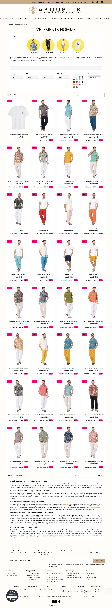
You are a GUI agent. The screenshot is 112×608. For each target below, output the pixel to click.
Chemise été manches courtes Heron (68, 414)
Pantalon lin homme (73, 573)
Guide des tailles (92, 577)
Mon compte (90, 573)
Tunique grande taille (33, 577)
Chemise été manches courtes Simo (68, 181)
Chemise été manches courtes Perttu (43, 414)
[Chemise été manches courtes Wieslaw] (18, 162)
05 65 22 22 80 (90, 596)
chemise (79, 493)
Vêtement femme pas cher (55, 579)
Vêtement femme (52, 577)
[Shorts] (63, 45)
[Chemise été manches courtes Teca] (93, 442)
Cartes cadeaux (11, 573)
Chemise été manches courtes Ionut (18, 368)
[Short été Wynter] (68, 255)
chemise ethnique (39, 487)
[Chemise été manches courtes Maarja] (93, 115)
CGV (48, 586)
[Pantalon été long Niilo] (43, 349)
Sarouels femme (12, 575)
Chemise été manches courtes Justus (93, 368)
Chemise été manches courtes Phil (93, 321)
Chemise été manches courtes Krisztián (43, 321)
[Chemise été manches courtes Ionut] (18, 349)
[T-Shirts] (78, 45)
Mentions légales (32, 586)
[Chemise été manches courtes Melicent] (18, 302)
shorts (56, 59)
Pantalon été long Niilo (43, 368)
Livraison (16, 586)
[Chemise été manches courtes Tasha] (68, 302)
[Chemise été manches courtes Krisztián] (43, 302)
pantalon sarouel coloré (86, 535)
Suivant (100, 475)
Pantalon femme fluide (74, 577)
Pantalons (48, 52)
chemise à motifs (44, 535)
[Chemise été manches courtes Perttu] (43, 396)
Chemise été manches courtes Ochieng (93, 414)
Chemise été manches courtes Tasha (68, 321)
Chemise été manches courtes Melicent (18, 321)
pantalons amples (66, 59)
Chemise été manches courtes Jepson (93, 181)
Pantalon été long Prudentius (18, 274)
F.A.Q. (88, 575)
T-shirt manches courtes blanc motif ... (18, 134)
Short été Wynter (68, 274)
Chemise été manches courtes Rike (68, 134)
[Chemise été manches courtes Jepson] (93, 162)
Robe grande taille (32, 575)
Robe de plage (71, 575)
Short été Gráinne (93, 274)
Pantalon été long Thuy (93, 228)
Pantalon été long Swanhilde (68, 228)
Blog (88, 579)
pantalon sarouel (69, 504)
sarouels (48, 59)
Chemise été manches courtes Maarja (93, 134)
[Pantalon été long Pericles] (43, 255)
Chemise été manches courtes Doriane (18, 414)
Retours (64, 586)
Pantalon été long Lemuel (43, 228)
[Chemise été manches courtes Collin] (43, 115)
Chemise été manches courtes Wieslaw (18, 181)
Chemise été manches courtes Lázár (18, 461)
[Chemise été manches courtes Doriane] (18, 396)
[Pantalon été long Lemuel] (43, 209)
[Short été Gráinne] (93, 255)
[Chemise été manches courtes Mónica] (18, 209)
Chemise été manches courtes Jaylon (43, 181)
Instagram (58, 601)
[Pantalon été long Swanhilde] (68, 209)
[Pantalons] (48, 45)
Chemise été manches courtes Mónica (18, 228)
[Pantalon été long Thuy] (93, 209)
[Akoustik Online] (54, 10)
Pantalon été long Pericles (43, 274)
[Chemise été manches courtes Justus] (93, 349)
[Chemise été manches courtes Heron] (68, 396)
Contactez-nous (95, 586)
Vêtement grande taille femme (54, 574)
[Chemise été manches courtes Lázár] (18, 442)
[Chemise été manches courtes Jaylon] (43, 162)
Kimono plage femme (53, 581)
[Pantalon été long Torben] (68, 349)
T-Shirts (78, 52)
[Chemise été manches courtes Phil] (93, 302)
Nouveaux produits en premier (93, 95)
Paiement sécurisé (79, 586)
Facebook (54, 601)
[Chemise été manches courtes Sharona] (43, 442)
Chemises (33, 52)
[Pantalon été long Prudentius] (18, 255)
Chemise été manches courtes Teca (93, 461)
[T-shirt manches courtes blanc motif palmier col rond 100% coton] (18, 115)
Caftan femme (31, 579)
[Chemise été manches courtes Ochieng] (93, 396)
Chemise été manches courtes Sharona (43, 461)
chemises (33, 59)
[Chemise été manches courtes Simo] (68, 162)
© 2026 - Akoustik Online (56, 606)
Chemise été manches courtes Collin (43, 134)
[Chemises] (33, 45)
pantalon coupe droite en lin (59, 535)
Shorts (63, 52)
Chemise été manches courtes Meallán (68, 461)
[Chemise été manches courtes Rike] (68, 115)
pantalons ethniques (96, 507)
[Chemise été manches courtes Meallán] (68, 442)
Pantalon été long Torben (68, 368)
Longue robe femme (33, 573)
